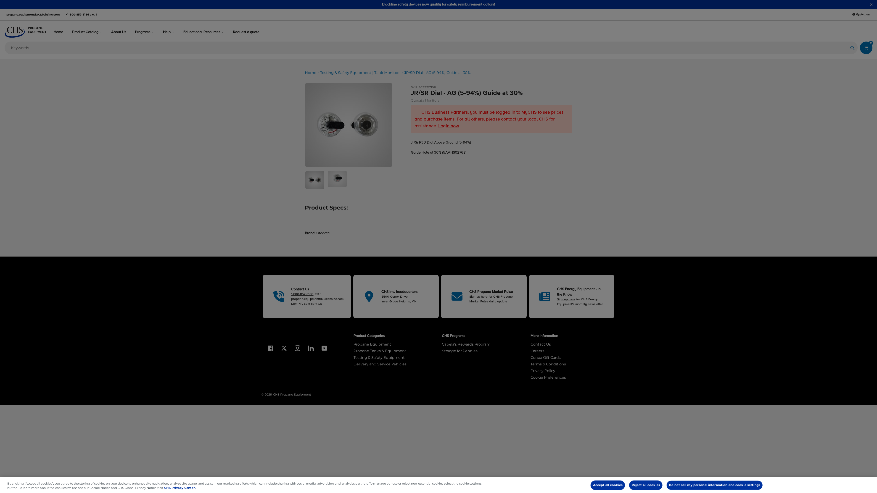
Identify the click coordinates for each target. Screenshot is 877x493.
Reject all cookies (646, 485)
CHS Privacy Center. (179, 488)
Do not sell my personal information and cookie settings (714, 485)
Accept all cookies (608, 485)
